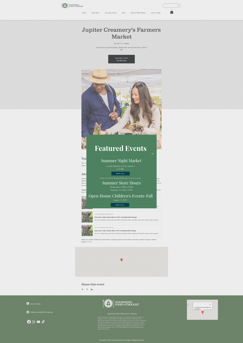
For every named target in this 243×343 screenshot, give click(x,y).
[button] (152, 154)
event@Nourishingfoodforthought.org (118, 178)
